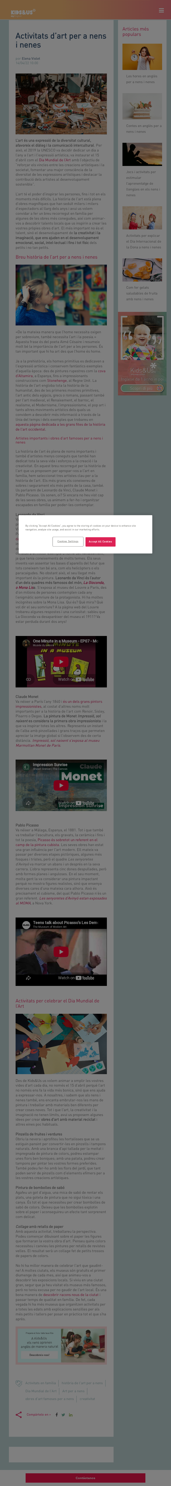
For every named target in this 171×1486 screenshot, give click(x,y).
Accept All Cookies (100, 541)
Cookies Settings (67, 541)
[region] (85, 534)
